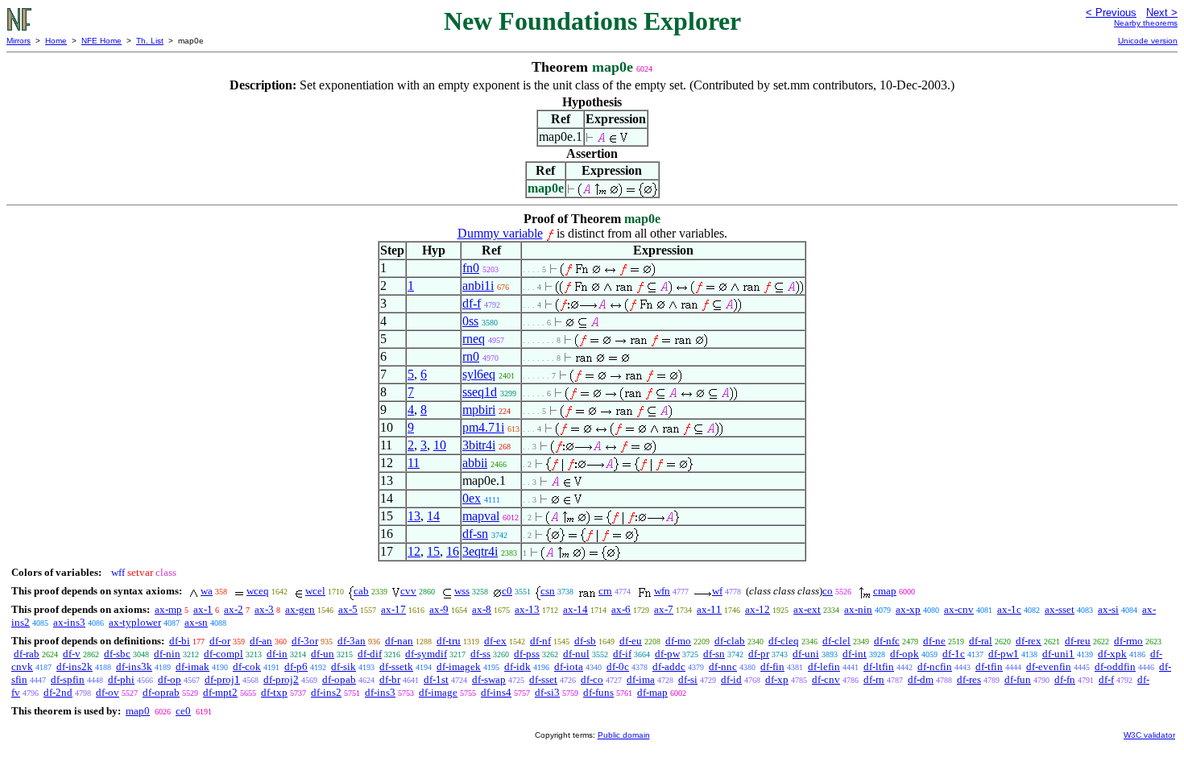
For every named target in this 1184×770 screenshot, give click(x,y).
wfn (662, 591)
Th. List (150, 40)
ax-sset (1059, 609)
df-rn (873, 679)
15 (433, 551)
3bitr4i (478, 445)
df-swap (489, 679)
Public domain (624, 735)
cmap (884, 591)
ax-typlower (135, 622)
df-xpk (1112, 654)
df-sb (585, 641)
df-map (652, 692)
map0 (138, 711)
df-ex (495, 641)
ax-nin (858, 609)
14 (433, 516)
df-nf (540, 641)
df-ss (480, 654)
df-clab (729, 641)
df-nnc (723, 666)
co (827, 591)
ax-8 (481, 609)
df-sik (343, 666)
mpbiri (478, 409)
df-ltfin (878, 666)
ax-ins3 (69, 622)
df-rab (26, 654)
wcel (315, 591)
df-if (622, 654)
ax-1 (203, 609)
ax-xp (908, 609)
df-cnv (826, 679)
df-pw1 (1003, 654)
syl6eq (478, 374)
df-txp (274, 692)
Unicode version (1148, 40)
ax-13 (527, 609)
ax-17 (393, 609)
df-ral (980, 641)
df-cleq (783, 641)
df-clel (836, 641)
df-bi (179, 641)
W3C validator (1149, 735)
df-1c (953, 654)
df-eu (630, 641)
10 (439, 445)
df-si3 (547, 692)
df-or (219, 641)
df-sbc (117, 654)
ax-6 (621, 609)
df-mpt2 (220, 692)
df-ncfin (934, 666)
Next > (1162, 12)
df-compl (223, 654)
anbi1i (478, 285)
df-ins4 (496, 692)
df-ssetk (396, 666)
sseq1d (479, 392)
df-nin (167, 654)
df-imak (192, 666)
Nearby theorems (1146, 23)
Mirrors (18, 40)
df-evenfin (1048, 666)
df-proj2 (281, 679)
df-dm (921, 679)
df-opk (904, 654)
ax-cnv (959, 609)
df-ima (641, 679)
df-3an (351, 641)
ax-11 (709, 609)
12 (414, 551)
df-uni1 (1058, 654)
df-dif (370, 654)
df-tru (449, 641)
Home (56, 40)
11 (414, 463)
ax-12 (757, 609)
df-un (322, 654)
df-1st (436, 679)
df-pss (527, 654)
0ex (471, 498)
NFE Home (101, 40)
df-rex (1028, 641)
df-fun (1017, 679)
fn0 (470, 268)
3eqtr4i (480, 551)
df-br (389, 679)
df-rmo (1128, 641)
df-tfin (989, 666)
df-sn (475, 533)
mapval (480, 516)
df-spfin (68, 679)
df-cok (247, 666)
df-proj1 (222, 679)
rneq (473, 339)
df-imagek (459, 666)
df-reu (1078, 641)
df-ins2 (326, 692)
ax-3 (264, 609)
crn (605, 591)
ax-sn (196, 622)
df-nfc (887, 641)
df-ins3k (134, 666)
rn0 (470, 356)
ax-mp (168, 609)
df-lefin (824, 666)
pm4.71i (483, 427)
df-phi (121, 679)
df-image (438, 692)
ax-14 (575, 609)
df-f (471, 303)
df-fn (1064, 679)
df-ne (934, 641)
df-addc (668, 666)
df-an (261, 641)
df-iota (568, 666)
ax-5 (348, 609)
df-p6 (296, 666)
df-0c (617, 666)
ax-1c (1009, 609)
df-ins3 (380, 692)
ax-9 (439, 609)
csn (547, 591)
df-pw (667, 654)
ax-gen (300, 609)
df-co (592, 679)
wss (462, 591)
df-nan (399, 641)
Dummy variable (500, 233)
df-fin (772, 666)
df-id (731, 679)
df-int (854, 654)
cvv (408, 591)
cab (361, 591)
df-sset (543, 679)
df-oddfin (1115, 666)
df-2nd (57, 692)
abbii (474, 463)
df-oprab (161, 692)
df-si (688, 679)
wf (717, 591)
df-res (969, 679)
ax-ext (807, 609)
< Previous (1111, 12)
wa (207, 591)
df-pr (758, 654)
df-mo (678, 641)
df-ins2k (74, 666)
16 (452, 551)
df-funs (598, 692)
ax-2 (233, 609)
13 (414, 516)
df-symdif (426, 654)
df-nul (576, 654)
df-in (277, 654)
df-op (169, 679)
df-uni (806, 654)
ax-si (1108, 609)
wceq (257, 591)
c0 (507, 591)
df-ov (107, 692)
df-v (72, 654)
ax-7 (663, 609)
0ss (470, 321)
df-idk (517, 666)
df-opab (339, 679)
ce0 (183, 711)
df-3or (305, 641)
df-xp (777, 679)
